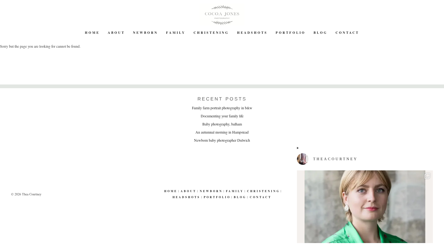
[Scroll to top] (437, 231)
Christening (211, 32)
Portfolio (290, 32)
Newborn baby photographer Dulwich (222, 140)
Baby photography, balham (222, 124)
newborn (145, 32)
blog (320, 32)
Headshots (252, 32)
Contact (347, 32)
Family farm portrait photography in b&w (222, 107)
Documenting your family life (222, 115)
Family (175, 32)
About (116, 32)
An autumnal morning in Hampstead (222, 132)
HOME (92, 32)
